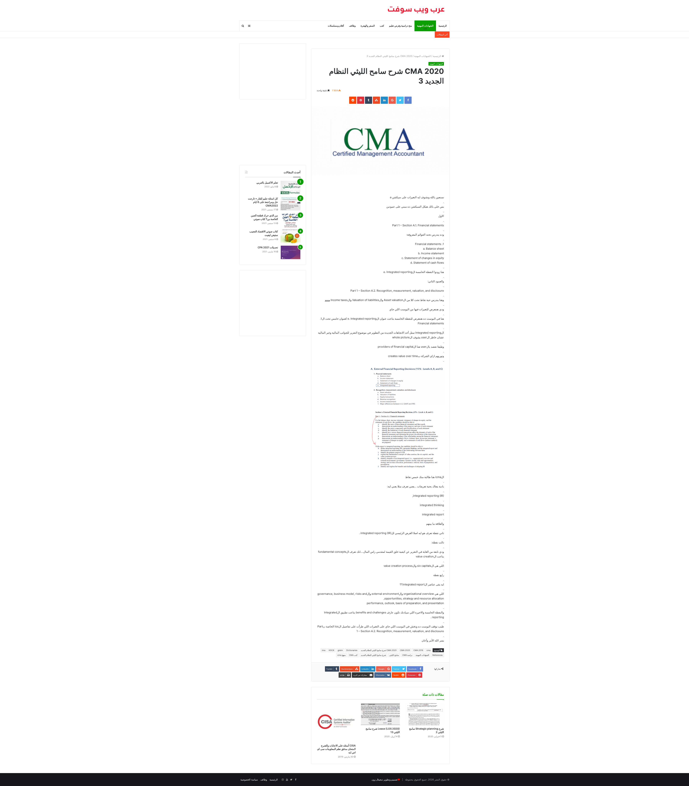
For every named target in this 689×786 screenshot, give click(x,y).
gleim (340, 650)
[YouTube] (287, 780)
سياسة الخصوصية (249, 779)
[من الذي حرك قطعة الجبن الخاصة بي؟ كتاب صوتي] (290, 220)
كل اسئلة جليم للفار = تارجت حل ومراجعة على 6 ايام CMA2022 (263, 202)
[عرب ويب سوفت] (416, 10)
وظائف (352, 25)
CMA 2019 (418, 650)
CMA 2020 (405, 650)
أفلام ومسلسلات (336, 25)
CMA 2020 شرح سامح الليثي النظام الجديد (379, 650)
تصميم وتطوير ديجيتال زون (385, 779)
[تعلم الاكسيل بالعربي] (290, 187)
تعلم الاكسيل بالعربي (267, 182)
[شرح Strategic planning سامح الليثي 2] (424, 714)
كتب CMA (353, 655)
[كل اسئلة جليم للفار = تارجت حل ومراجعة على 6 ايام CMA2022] (290, 203)
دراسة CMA (407, 655)
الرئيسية (443, 25)
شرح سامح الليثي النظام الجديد (373, 655)
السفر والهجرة (368, 25)
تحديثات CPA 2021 (268, 247)
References (437, 655)
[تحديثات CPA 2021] (290, 252)
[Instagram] (282, 780)
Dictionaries (351, 650)
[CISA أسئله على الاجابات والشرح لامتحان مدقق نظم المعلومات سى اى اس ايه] (336, 722)
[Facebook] (295, 780)
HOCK (331, 650)
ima (323, 650)
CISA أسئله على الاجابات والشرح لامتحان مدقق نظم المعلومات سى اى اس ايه (336, 749)
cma (428, 650)
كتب (382, 25)
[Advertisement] (272, 71)
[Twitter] (291, 780)
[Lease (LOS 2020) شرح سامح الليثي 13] (380, 714)
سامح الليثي (394, 655)
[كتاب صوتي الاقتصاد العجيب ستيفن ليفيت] (290, 236)
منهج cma (341, 655)
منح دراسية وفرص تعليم (400, 25)
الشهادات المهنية (425, 25)
